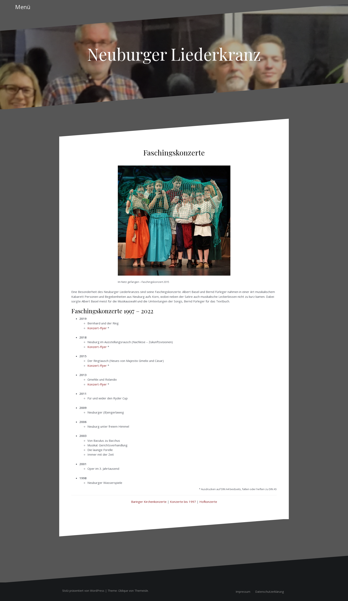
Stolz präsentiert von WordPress (83, 591)
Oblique (123, 591)
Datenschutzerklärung (269, 592)
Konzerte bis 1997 (183, 502)
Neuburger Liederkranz (174, 54)
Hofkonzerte (208, 502)
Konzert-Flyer (97, 328)
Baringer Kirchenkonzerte (149, 502)
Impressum (243, 592)
